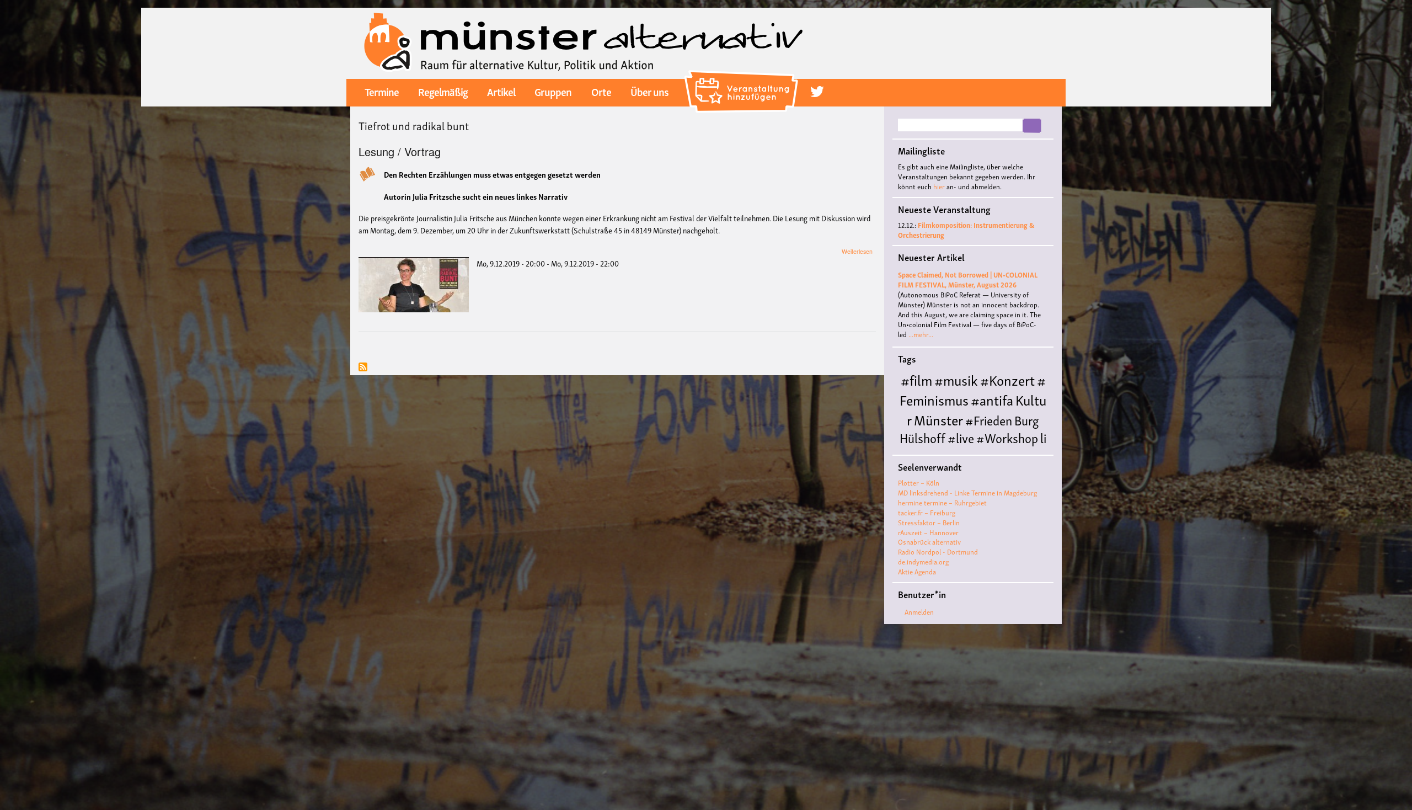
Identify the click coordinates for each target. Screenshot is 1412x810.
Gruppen (552, 91)
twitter (817, 92)
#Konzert (1007, 379)
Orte (601, 91)
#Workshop (1007, 437)
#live (961, 437)
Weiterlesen (857, 251)
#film (916, 379)
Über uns (649, 91)
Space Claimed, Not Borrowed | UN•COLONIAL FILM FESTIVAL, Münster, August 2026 (967, 279)
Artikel (501, 91)
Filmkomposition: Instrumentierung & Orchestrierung (966, 230)
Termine (382, 91)
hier (939, 186)
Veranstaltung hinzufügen (743, 74)
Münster (938, 419)
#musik (956, 379)
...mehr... (920, 334)
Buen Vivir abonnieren (363, 368)
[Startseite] (584, 41)
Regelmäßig (443, 91)
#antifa (992, 399)
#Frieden (988, 419)
